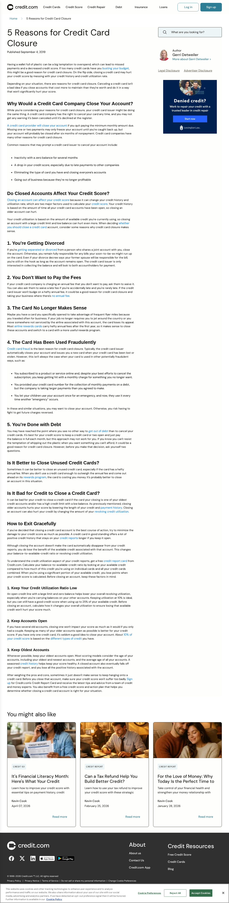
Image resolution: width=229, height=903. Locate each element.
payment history (111, 507)
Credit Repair (96, 7)
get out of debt (98, 431)
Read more (59, 817)
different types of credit (66, 638)
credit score (100, 204)
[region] (114, 893)
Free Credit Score (179, 854)
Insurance (141, 7)
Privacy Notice (32, 880)
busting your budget (115, 68)
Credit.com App (139, 867)
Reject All (175, 893)
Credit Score (74, 7)
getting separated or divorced (37, 250)
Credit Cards (51, 7)
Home (13, 18)
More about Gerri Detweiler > (191, 59)
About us (135, 853)
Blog (171, 869)
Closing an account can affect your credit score (38, 200)
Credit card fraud (18, 349)
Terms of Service (50, 880)
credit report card (115, 561)
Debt (119, 7)
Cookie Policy (54, 899)
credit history (29, 663)
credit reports (69, 538)
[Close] (223, 893)
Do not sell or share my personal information (83, 880)
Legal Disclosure (169, 70)
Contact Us (136, 860)
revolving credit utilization (111, 511)
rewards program (34, 477)
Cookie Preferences (149, 893)
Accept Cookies (200, 893)
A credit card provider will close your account (37, 125)
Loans (163, 7)
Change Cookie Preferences (122, 880)
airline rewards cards (28, 326)
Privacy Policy (14, 880)
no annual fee (60, 296)
